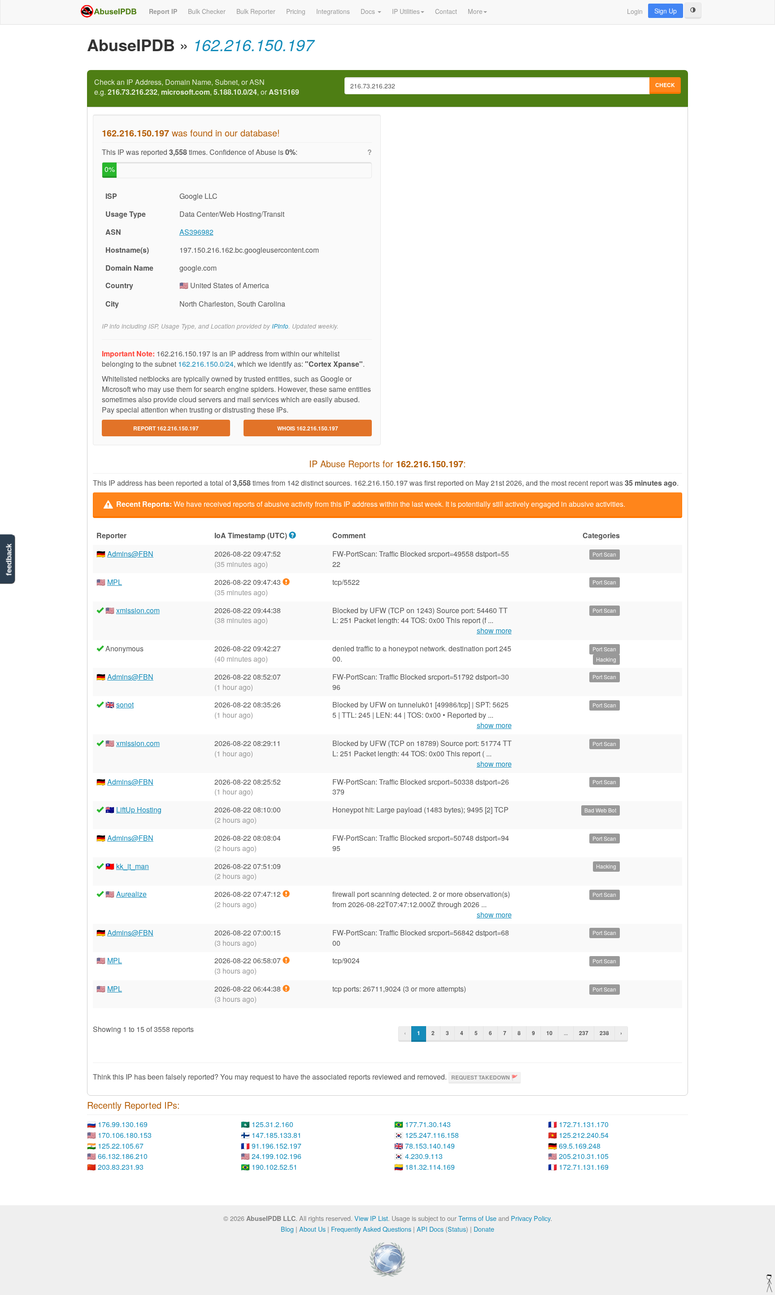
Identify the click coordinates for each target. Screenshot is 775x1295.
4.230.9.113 (424, 1156)
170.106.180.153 (125, 1135)
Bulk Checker (207, 11)
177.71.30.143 (428, 1124)
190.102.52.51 (274, 1167)
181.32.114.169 (430, 1167)
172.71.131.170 (584, 1124)
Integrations (333, 11)
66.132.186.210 (123, 1156)
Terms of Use (477, 1218)
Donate (484, 1229)
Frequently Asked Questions (371, 1229)
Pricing (295, 11)
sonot (125, 704)
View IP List (371, 1218)
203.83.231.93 (121, 1167)
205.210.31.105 (584, 1156)
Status (457, 1229)
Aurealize (131, 894)
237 (583, 1033)
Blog (287, 1229)
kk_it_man (132, 866)
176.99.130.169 (123, 1124)
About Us (312, 1229)
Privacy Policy (530, 1218)
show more (494, 631)
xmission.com (138, 610)
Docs (369, 11)
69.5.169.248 (580, 1146)
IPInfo (280, 326)
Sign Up (665, 10)
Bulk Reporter (255, 11)
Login (635, 11)
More (475, 11)
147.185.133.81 (276, 1135)
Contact (446, 11)
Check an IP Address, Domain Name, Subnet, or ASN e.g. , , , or (196, 87)
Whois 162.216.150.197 (307, 428)
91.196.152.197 (276, 1146)
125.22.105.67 (121, 1146)
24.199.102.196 (276, 1156)
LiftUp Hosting (138, 809)
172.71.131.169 (584, 1167)
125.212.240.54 (584, 1135)
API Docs (430, 1229)
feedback (8, 560)
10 (549, 1033)
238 (604, 1033)
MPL (114, 582)
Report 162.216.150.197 (166, 428)
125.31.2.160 (272, 1124)
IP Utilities (406, 11)
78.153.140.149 (430, 1146)
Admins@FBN (130, 554)
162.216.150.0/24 (206, 364)
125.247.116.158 (432, 1135)
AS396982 (196, 232)
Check (665, 85)
